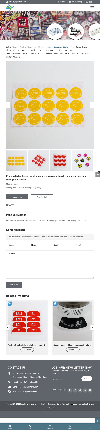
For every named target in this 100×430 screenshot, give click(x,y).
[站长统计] (74, 404)
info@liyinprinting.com (17, 2)
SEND (12, 284)
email (10, 428)
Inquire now (17, 197)
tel (30, 428)
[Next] (92, 105)
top (90, 428)
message (50, 428)
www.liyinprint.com (28, 391)
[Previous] (8, 105)
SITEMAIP (51, 408)
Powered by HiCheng (86, 404)
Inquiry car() (77, 2)
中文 (90, 2)
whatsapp (70, 428)
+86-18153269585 (30, 382)
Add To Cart (42, 197)
